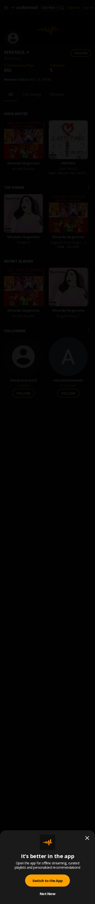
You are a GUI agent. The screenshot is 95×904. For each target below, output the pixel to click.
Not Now (47, 893)
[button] (47, 452)
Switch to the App (47, 880)
